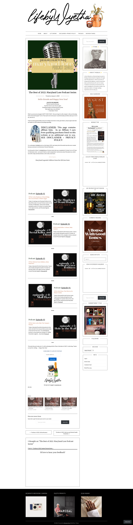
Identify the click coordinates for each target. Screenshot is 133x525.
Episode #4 (66, 288)
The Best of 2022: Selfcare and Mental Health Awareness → (66, 433)
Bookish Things (90, 33)
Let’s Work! (53, 33)
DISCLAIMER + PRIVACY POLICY (67, 33)
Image (51, 385)
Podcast (68, 236)
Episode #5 (40, 320)
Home (39, 33)
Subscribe (65, 422)
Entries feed (87, 361)
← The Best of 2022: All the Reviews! (38, 432)
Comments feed (87, 364)
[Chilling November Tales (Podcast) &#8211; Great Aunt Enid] (52, 401)
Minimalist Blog (67, 523)
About (45, 33)
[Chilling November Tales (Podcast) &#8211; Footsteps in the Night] (69, 401)
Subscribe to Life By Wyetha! (52, 351)
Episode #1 (40, 194)
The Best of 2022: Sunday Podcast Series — (43, 448)
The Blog (80, 33)
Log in (85, 358)
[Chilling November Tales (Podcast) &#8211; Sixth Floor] (35, 401)
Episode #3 (40, 258)
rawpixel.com (58, 385)
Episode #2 (65, 224)
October (57, 298)
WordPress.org (87, 368)
